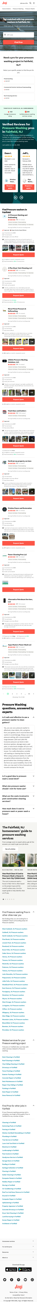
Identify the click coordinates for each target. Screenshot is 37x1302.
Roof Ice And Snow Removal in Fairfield (15, 1192)
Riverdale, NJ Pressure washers (13, 1030)
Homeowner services (8, 1241)
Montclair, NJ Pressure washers (13, 995)
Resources (5, 1252)
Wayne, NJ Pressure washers (12, 999)
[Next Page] (33, 694)
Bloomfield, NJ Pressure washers (13, 1023)
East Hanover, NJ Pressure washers (14, 988)
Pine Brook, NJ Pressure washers (13, 939)
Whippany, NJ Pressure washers (13, 1012)
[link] (6, 181)
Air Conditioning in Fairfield (11, 1189)
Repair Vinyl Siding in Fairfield (12, 1085)
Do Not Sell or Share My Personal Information (18, 1298)
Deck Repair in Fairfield (10, 1092)
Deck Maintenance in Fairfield (12, 1081)
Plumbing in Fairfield (9, 1136)
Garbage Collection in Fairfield (12, 1168)
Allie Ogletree (7, 870)
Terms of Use (13, 1292)
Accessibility (18, 1295)
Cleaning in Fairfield (9, 1122)
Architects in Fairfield (9, 1224)
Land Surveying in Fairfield (11, 1217)
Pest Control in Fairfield (10, 1154)
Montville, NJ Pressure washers (13, 964)
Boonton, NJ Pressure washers (12, 1026)
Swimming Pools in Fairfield (11, 1126)
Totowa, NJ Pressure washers (12, 971)
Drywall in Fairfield (8, 1196)
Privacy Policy (23, 1292)
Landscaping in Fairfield (10, 1150)
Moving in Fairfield (8, 1185)
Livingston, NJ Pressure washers (13, 1006)
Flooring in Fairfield (9, 1171)
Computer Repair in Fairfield (11, 1199)
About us (5, 1258)
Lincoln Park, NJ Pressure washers (14, 943)
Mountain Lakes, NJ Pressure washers (15, 1019)
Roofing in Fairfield (8, 1164)
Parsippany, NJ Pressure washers (13, 992)
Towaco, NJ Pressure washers (12, 960)
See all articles (10, 849)
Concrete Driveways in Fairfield (13, 1210)
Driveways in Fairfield (9, 1067)
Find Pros (18, 42)
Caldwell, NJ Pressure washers (12, 932)
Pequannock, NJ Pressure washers (14, 978)
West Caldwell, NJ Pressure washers (14, 929)
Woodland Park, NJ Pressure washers (15, 985)
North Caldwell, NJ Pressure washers (15, 936)
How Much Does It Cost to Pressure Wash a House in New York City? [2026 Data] (13, 875)
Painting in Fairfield (9, 1088)
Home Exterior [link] (6, 9)
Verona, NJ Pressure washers (12, 957)
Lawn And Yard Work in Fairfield (13, 1143)
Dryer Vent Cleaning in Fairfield (12, 1213)
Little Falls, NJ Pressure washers (13, 981)
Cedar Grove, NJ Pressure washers (14, 953)
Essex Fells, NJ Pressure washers (13, 950)
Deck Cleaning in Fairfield (11, 1057)
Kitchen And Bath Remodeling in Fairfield (16, 1133)
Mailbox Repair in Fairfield (11, 1182)
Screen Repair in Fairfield (10, 1220)
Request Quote (18, 255)
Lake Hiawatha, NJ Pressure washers (15, 974)
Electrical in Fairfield (9, 1147)
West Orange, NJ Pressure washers (14, 1002)
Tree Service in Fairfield (10, 1140)
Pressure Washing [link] (18, 9)
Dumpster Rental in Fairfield (12, 1178)
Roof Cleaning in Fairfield (11, 1061)
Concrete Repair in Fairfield (11, 1078)
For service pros (7, 1247)
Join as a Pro (24, 3)
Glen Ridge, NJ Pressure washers (13, 1016)
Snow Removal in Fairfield (11, 1095)
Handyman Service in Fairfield (12, 1157)
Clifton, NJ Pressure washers (12, 1009)
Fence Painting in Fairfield (11, 1071)
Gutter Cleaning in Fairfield (11, 1175)
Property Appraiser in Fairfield (12, 1206)
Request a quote (10, 187)
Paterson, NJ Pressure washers (13, 967)
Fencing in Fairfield (8, 1129)
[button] (5, 248)
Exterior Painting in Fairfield (11, 1074)
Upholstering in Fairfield (10, 1203)
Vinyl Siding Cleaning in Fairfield (13, 1064)
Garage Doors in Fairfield (10, 1161)
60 (29, 694)
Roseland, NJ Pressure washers (13, 946)
